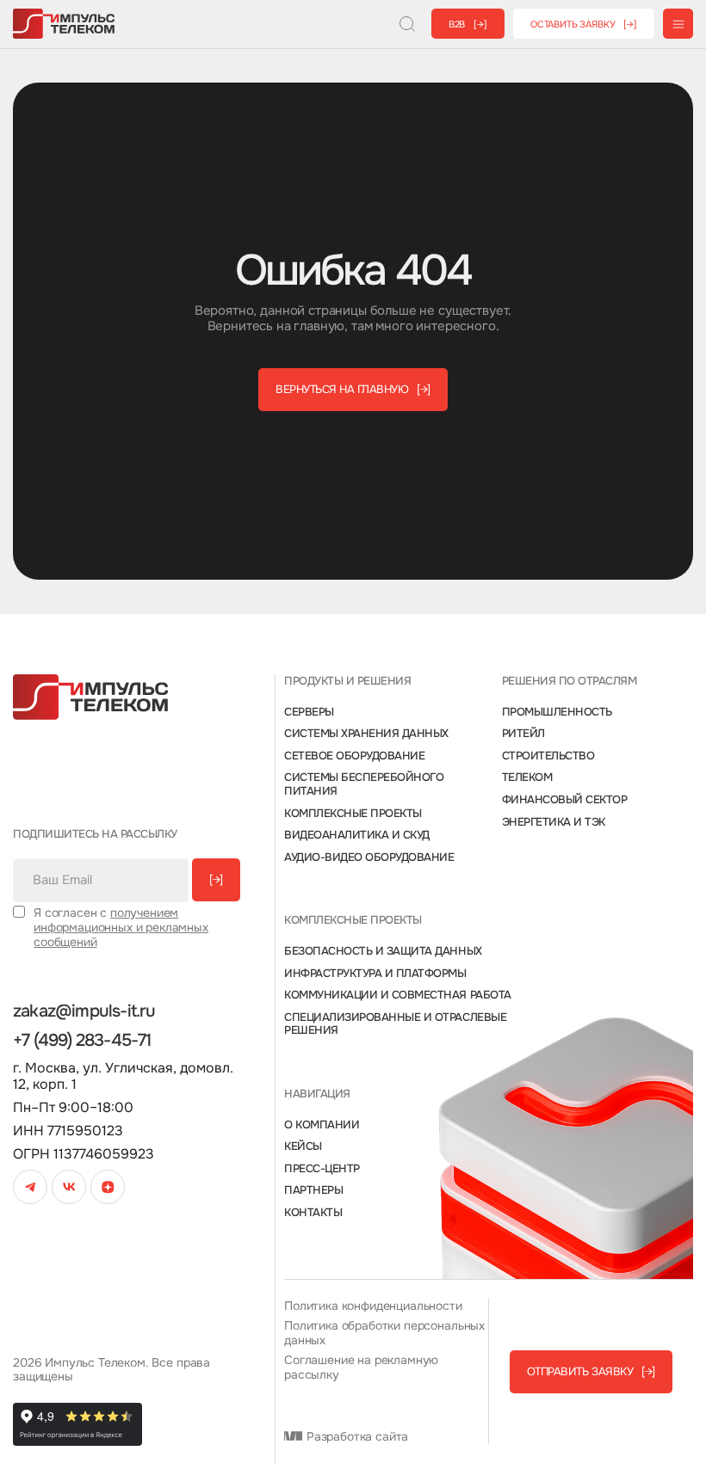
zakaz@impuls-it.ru (84, 1011)
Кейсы (303, 1146)
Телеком (527, 777)
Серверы (309, 712)
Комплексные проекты (353, 814)
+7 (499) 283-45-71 (82, 1040)
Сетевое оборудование (354, 756)
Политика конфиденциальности (373, 1306)
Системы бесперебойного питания (363, 784)
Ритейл (523, 734)
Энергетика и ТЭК (553, 822)
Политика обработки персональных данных (384, 1333)
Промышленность (557, 712)
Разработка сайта (355, 1436)
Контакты (313, 1213)
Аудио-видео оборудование (369, 857)
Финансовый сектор (565, 800)
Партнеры (313, 1190)
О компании (321, 1125)
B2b (468, 24)
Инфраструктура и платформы (375, 973)
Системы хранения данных (366, 734)
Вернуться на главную (353, 389)
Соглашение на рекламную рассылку (361, 1367)
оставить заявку (583, 24)
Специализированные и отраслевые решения (395, 1024)
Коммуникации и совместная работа (397, 995)
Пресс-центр (322, 1169)
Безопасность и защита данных (383, 951)
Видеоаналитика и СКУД (357, 835)
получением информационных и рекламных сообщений (121, 927)
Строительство (548, 756)
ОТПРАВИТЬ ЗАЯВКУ (591, 1371)
